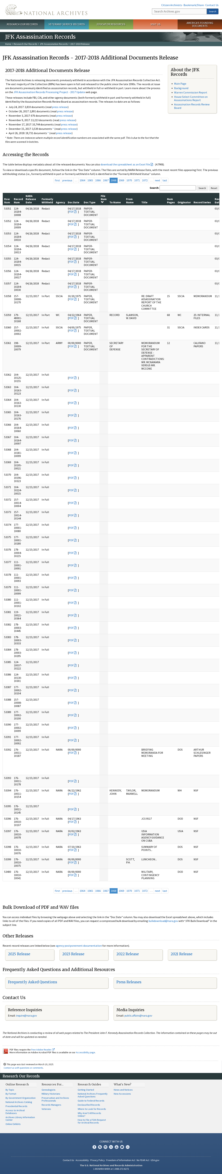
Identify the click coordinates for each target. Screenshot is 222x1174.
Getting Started (86, 1089)
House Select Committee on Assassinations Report (191, 98)
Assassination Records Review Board (192, 106)
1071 (137, 180)
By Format (11, 1093)
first (57, 180)
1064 (82, 180)
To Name (115, 202)
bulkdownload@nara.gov (163, 921)
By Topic (10, 1089)
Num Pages (171, 200)
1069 (121, 180)
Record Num (18, 200)
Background (181, 88)
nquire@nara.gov (27, 1015)
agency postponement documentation (79, 945)
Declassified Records (89, 1104)
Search (212, 11)
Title (144, 202)
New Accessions (122, 1093)
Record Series (202, 202)
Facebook (94, 1147)
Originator (184, 202)
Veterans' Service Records (67, 24)
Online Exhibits (13, 1124)
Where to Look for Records (92, 1108)
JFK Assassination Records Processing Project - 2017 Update (49, 92)
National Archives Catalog (19, 1102)
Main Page (180, 83)
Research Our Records (22, 24)
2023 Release (73, 954)
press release (60, 107)
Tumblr (111, 1147)
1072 (145, 180)
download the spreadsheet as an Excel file (125, 164)
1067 (106, 180)
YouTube (116, 1147)
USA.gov (155, 1160)
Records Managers (51, 1104)
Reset (214, 188)
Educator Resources (111, 24)
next (157, 180)
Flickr (128, 1147)
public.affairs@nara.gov (138, 1015)
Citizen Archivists (171, 5)
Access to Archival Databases (15, 1112)
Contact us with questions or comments (23, 1067)
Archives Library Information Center (20, 1119)
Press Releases (128, 982)
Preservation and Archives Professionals (55, 1099)
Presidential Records (16, 1106)
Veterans (46, 1108)
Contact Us (212, 5)
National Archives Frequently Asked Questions (93, 1095)
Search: (154, 187)
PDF (71, 211)
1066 (98, 180)
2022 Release (127, 954)
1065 (90, 180)
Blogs (122, 1147)
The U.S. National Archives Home (46, 9)
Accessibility (82, 1160)
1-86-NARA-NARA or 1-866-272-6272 (111, 1168)
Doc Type (89, 202)
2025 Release (19, 954)
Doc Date (73, 202)
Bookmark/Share (193, 5)
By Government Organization (21, 1097)
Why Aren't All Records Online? (89, 1114)
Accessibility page (85, 1052)
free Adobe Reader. (41, 1049)
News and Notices (123, 1089)
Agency (60, 202)
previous (67, 180)
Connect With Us (111, 1141)
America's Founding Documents (200, 24)
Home (8, 44)
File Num (104, 197)
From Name (130, 200)
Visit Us (155, 24)
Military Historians (51, 1093)
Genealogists (49, 1089)
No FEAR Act (143, 1160)
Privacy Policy (97, 1160)
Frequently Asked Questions (32, 982)
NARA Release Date (31, 199)
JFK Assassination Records (54, 44)
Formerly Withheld (47, 200)
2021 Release (181, 954)
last (165, 180)
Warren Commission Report (190, 92)
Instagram (105, 1147)
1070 (129, 180)
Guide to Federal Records (91, 1100)
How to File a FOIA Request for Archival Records (92, 1121)
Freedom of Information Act (120, 1160)
